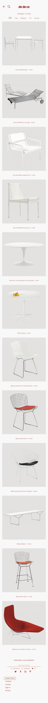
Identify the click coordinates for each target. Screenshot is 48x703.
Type (16, 18)
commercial (16, 668)
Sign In (7, 687)
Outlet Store (10, 678)
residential (27, 668)
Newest (36, 18)
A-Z (30, 18)
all (34, 668)
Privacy (8, 691)
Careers (8, 684)
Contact (8, 681)
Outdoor (21, 14)
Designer (23, 18)
